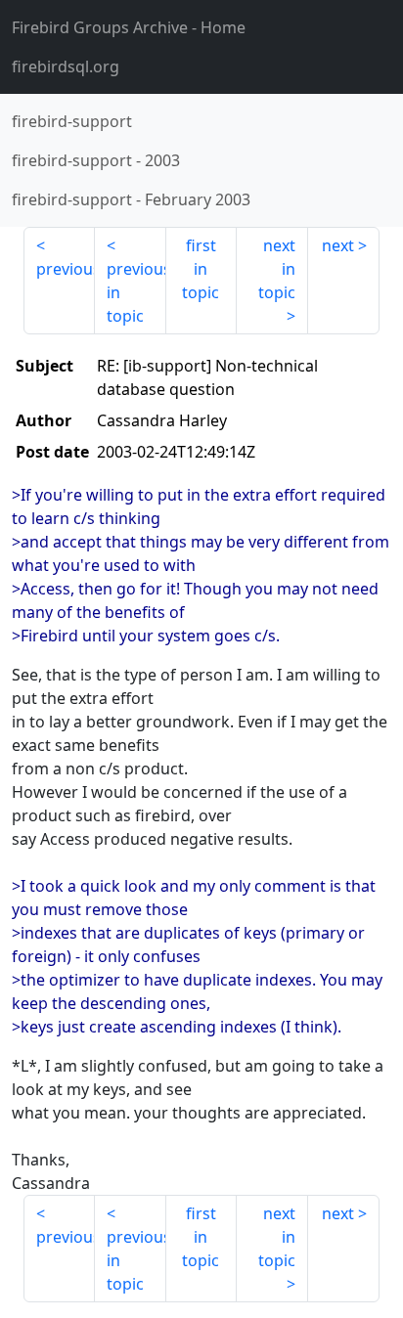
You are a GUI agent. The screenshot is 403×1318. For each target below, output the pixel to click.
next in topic (276, 269)
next (338, 245)
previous (65, 269)
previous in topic (136, 292)
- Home (129, 27)
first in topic (200, 269)
